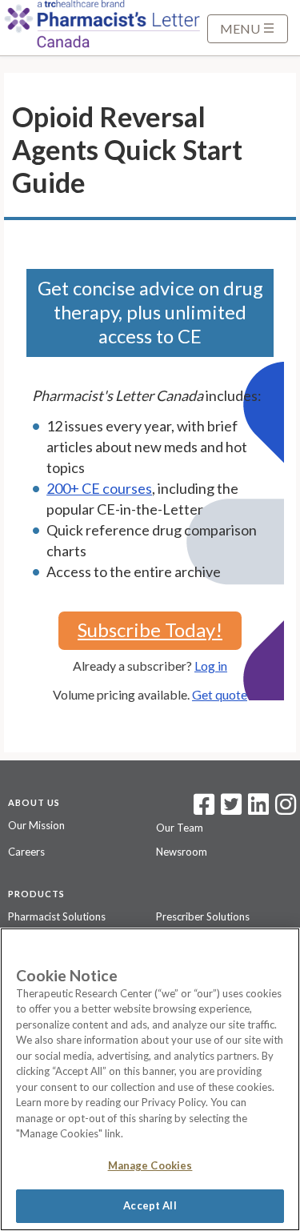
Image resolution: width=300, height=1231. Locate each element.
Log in (210, 665)
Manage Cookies (150, 1165)
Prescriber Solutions (203, 916)
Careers (26, 851)
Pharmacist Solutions (57, 916)
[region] (150, 1079)
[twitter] (229, 809)
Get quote (219, 694)
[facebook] (204, 809)
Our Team (179, 827)
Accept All (149, 1205)
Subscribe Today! (150, 629)
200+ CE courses (99, 488)
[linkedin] (258, 809)
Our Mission (36, 825)
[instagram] (285, 809)
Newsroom (181, 851)
